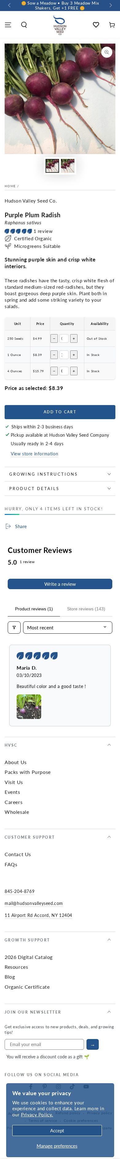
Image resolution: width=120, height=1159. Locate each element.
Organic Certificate (27, 986)
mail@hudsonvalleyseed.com (34, 903)
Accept (57, 1130)
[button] (24, 25)
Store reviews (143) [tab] (86, 608)
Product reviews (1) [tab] (34, 608)
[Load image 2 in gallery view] (67, 166)
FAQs (11, 864)
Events (12, 791)
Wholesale (17, 811)
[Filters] (14, 627)
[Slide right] (110, 5)
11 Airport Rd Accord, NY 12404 (38, 915)
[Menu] (8, 25)
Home (10, 186)
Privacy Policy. (37, 1114)
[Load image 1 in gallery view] (52, 166)
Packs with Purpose (28, 771)
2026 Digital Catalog (29, 956)
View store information (34, 453)
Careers (13, 802)
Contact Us (18, 854)
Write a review (60, 583)
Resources (16, 966)
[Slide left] (10, 5)
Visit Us (14, 782)
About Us (16, 762)
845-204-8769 (19, 891)
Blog (10, 976)
